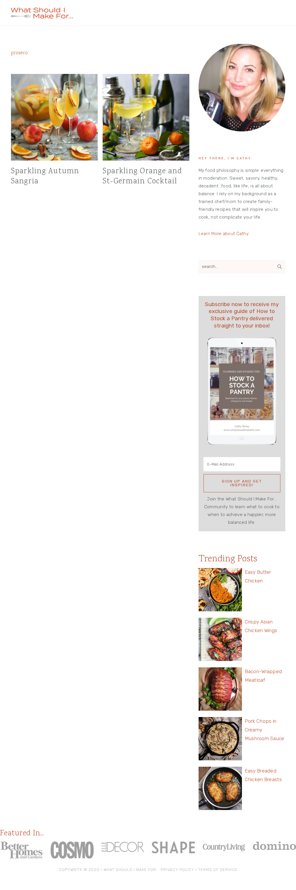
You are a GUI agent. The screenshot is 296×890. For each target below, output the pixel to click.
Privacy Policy (177, 869)
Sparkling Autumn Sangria (45, 176)
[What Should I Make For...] (42, 16)
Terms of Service (217, 869)
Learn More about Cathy (224, 233)
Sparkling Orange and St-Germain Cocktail (142, 176)
